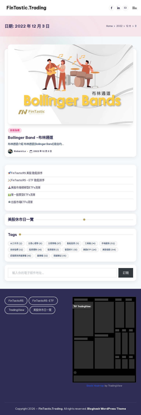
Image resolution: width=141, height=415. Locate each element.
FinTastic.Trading (26, 8)
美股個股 (109, 249)
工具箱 (90, 243)
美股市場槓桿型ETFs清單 (25, 187)
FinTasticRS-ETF (43, 300)
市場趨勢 (108, 243)
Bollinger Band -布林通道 (30, 137)
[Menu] (134, 8)
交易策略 (54, 243)
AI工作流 (16, 243)
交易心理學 (35, 243)
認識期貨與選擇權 (20, 255)
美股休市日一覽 (21, 219)
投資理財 (35, 249)
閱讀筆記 (60, 255)
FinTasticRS (16, 300)
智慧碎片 (71, 249)
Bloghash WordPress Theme (106, 408)
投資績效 (53, 249)
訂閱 (126, 273)
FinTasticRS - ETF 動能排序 (27, 180)
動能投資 (73, 243)
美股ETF (89, 249)
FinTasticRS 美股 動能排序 (26, 173)
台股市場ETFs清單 (22, 202)
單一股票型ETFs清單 (23, 194)
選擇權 (42, 255)
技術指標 (14, 130)
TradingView (16, 310)
